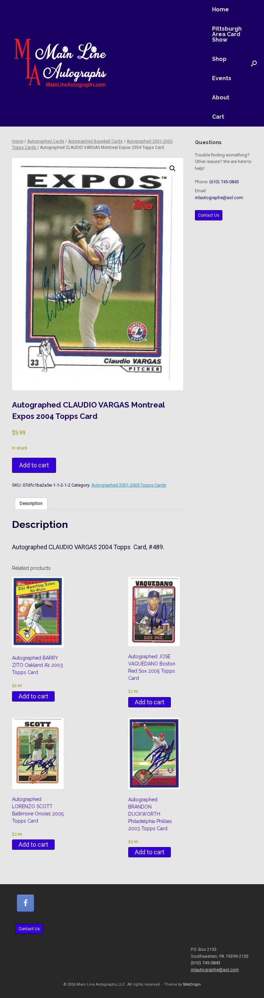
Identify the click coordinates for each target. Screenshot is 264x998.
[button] (254, 63)
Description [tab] (31, 503)
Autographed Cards (45, 141)
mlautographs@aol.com (219, 197)
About (220, 97)
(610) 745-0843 (224, 181)
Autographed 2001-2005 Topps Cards (128, 485)
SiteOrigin (192, 984)
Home (220, 9)
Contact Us (208, 215)
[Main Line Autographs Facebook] (25, 903)
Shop (219, 59)
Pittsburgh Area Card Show (227, 34)
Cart (218, 116)
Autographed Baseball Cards (95, 141)
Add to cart (34, 465)
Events (221, 78)
